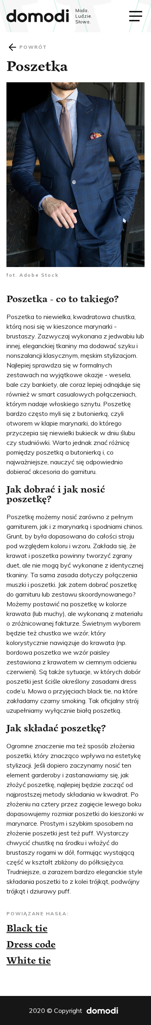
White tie (28, 960)
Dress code (31, 944)
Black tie (27, 928)
